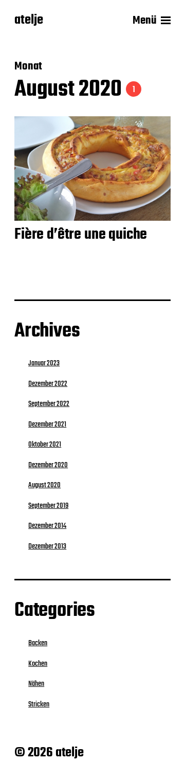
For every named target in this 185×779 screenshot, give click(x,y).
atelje (28, 20)
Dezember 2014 (47, 526)
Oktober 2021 (44, 444)
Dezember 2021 (47, 424)
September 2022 (48, 404)
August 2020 (44, 485)
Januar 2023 (44, 363)
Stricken (38, 704)
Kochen (37, 664)
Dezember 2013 (47, 546)
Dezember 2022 (47, 384)
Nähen (36, 684)
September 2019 (48, 506)
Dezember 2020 (48, 465)
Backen (37, 643)
